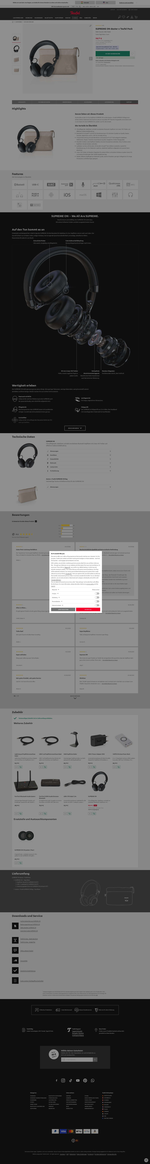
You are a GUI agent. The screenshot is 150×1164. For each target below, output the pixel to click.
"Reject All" (67, 567)
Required (54, 589)
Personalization (56, 601)
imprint (53, 586)
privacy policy (90, 584)
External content (56, 605)
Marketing (55, 597)
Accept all (88, 609)
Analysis (54, 593)
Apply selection (63, 609)
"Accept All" (68, 573)
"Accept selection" (56, 580)
